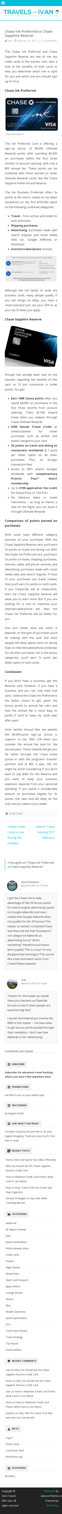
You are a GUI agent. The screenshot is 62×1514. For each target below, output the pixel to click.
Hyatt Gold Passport (17, 1280)
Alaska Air (11, 1223)
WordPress (52, 1505)
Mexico (10, 1299)
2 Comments (49, 40)
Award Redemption (16, 1242)
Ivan (9, 40)
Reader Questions (16, 1311)
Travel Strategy (14, 1337)
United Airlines (14, 1349)
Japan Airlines (13, 1286)
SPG (8, 1324)
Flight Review (13, 1267)
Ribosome (49, 1491)
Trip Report (12, 1343)
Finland (10, 1261)
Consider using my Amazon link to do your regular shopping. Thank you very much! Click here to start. (30, 1136)
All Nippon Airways (16, 1229)
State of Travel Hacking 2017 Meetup (45, 832)
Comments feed (15, 1450)
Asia (8, 1235)
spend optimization (16, 1318)
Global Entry (12, 1273)
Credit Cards (16, 813)
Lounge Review (14, 1292)
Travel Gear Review (16, 1330)
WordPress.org (14, 1456)
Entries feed (12, 1444)
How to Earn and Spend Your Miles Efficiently (31, 1159)
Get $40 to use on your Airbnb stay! (24, 1095)
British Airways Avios (17, 1248)
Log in (9, 1437)
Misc (8, 1305)
